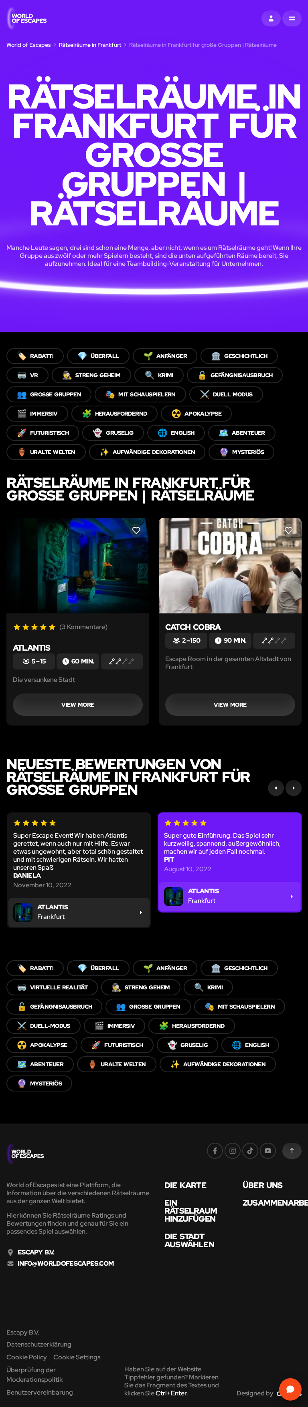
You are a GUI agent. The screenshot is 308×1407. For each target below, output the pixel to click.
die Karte (185, 1185)
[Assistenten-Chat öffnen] (290, 1389)
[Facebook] (215, 1151)
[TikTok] (250, 1151)
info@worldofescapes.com (65, 1264)
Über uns (263, 1185)
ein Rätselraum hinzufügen (190, 1211)
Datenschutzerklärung (38, 1344)
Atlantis (32, 648)
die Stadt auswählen (189, 1240)
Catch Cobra (193, 627)
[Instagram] (233, 1151)
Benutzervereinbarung (39, 1392)
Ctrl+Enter (171, 1393)
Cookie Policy (26, 1357)
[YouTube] (268, 1151)
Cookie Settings (76, 1357)
